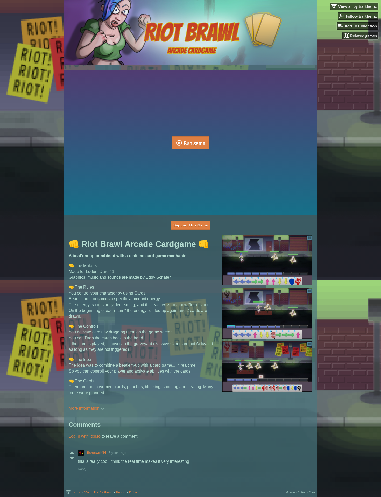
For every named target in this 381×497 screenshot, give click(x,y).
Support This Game (190, 225)
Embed (134, 492)
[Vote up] (72, 453)
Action (302, 492)
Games (290, 492)
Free (312, 492)
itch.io (77, 492)
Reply (82, 469)
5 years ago (117, 453)
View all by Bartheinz (98, 492)
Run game (194, 143)
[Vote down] (72, 458)
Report (121, 492)
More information (84, 408)
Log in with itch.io (85, 436)
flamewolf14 (96, 453)
